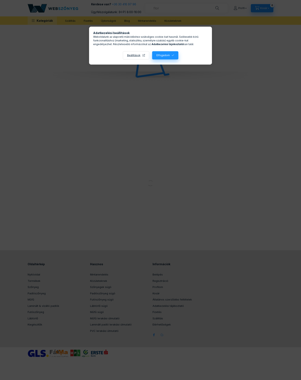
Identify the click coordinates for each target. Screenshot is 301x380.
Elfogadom (163, 55)
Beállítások (133, 55)
